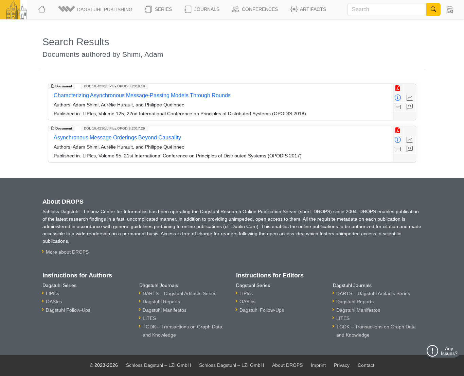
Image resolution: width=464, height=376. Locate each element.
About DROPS (287, 365)
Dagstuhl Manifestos (164, 310)
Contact (366, 365)
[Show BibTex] (410, 107)
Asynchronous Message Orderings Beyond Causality (117, 137)
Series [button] (163, 9)
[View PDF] (398, 88)
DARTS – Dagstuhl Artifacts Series (179, 293)
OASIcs (54, 301)
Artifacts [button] (312, 9)
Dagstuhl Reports (161, 301)
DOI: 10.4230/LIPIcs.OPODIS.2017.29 (114, 128)
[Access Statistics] (410, 97)
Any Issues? (449, 351)
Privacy (342, 365)
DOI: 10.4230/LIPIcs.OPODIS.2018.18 (114, 86)
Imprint (318, 365)
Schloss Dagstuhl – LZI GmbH (158, 365)
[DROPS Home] (42, 9)
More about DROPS (67, 252)
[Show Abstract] (398, 107)
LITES (149, 318)
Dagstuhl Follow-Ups (68, 310)
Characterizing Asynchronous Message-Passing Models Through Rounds (142, 95)
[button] (96, 9)
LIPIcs (52, 293)
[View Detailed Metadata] (398, 97)
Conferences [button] (259, 9)
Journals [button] (206, 9)
